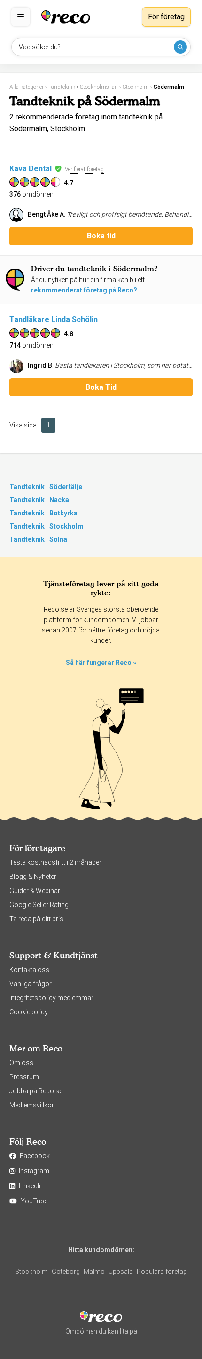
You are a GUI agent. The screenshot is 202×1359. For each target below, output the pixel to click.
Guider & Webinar (34, 890)
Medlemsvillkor (31, 1105)
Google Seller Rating (39, 905)
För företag (166, 16)
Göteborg (66, 1271)
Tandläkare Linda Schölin (53, 319)
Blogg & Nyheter (32, 876)
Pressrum (24, 1077)
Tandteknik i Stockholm (46, 526)
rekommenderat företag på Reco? (84, 290)
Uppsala (121, 1271)
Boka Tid (101, 387)
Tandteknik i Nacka (39, 500)
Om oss (21, 1063)
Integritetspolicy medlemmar (51, 998)
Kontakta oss (29, 969)
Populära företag (162, 1271)
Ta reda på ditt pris (36, 919)
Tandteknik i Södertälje (45, 486)
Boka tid (101, 235)
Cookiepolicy (28, 1012)
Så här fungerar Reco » (101, 662)
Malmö (94, 1271)
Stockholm (31, 1271)
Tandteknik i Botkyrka (43, 513)
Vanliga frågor (30, 984)
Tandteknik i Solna (38, 539)
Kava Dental (30, 168)
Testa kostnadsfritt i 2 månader (55, 862)
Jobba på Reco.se (35, 1091)
